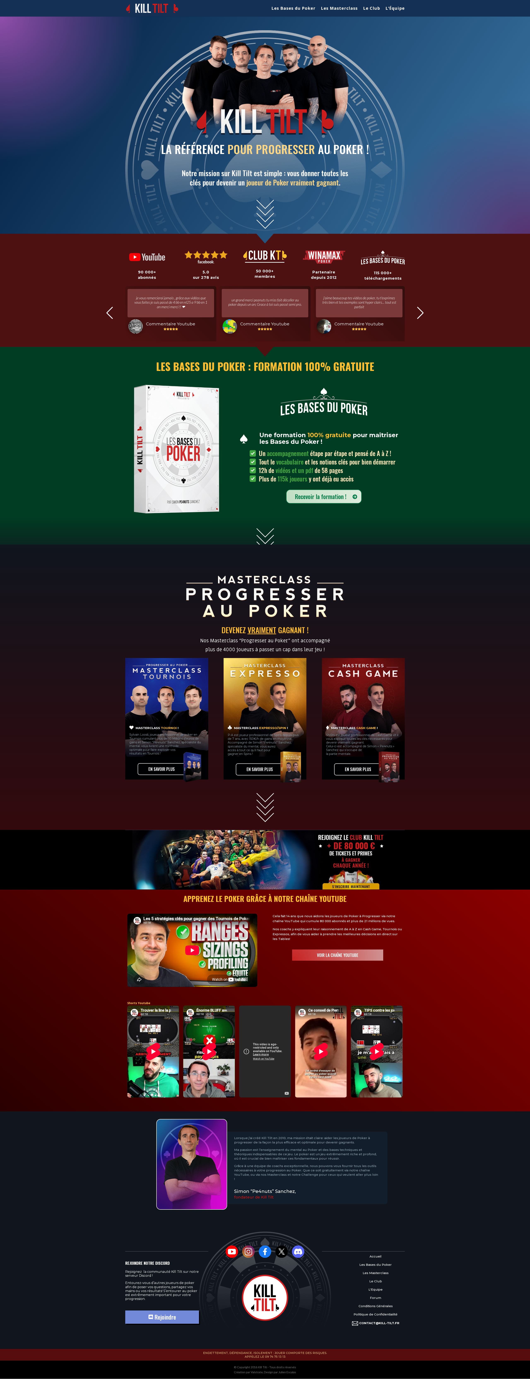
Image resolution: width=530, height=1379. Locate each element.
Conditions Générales (376, 1306)
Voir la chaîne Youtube (337, 955)
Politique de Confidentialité (376, 1314)
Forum (375, 1298)
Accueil (376, 1256)
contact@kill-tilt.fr (379, 1323)
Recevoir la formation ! (320, 496)
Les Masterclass (339, 9)
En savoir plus (161, 769)
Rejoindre (164, 1317)
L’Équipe (395, 9)
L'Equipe (376, 1289)
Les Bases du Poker (293, 9)
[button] (109, 313)
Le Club (371, 9)
